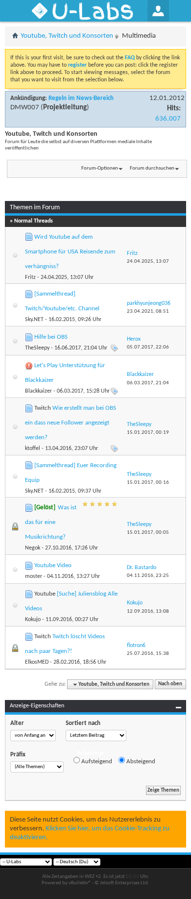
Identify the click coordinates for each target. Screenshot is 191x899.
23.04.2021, (148, 311)
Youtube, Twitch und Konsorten (67, 36)
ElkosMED (36, 662)
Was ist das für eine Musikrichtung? (50, 522)
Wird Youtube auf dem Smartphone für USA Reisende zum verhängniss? (70, 252)
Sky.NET (34, 320)
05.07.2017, (148, 347)
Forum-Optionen (99, 168)
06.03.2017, (148, 383)
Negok (32, 548)
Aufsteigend (96, 761)
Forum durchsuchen (152, 168)
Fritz (30, 277)
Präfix (17, 754)
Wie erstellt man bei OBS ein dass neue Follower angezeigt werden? (70, 423)
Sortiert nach (83, 723)
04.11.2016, (148, 575)
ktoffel (32, 448)
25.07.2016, (148, 653)
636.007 (168, 119)
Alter (17, 723)
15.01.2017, (148, 432)
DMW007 (24, 107)
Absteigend (140, 761)
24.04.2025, (148, 261)
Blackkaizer (38, 391)
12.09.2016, (148, 611)
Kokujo (33, 620)
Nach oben (170, 684)
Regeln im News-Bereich (81, 98)
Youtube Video (53, 565)
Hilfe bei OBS (51, 337)
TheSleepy (37, 348)
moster (33, 576)
